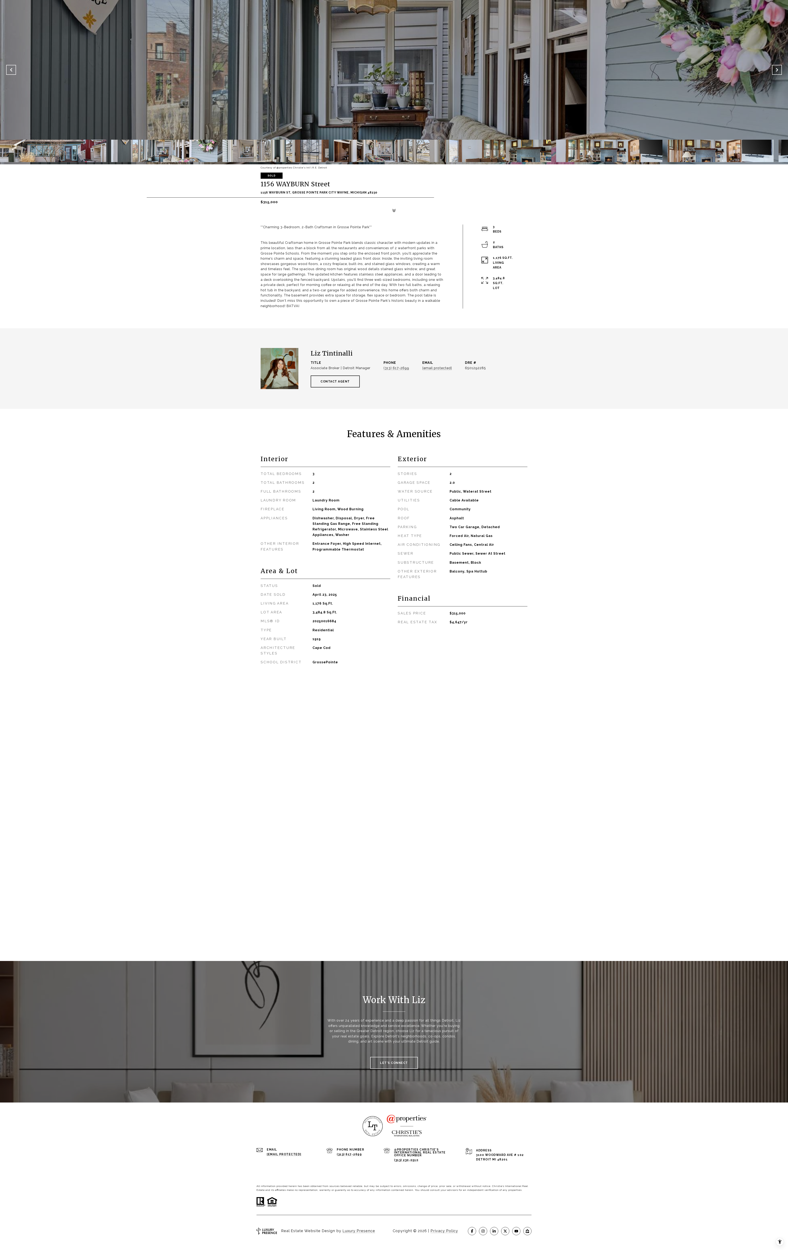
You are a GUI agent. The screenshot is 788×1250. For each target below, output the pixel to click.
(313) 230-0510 (406, 1160)
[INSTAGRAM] (483, 1231)
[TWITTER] (505, 1231)
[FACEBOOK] (472, 1231)
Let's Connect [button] (394, 1063)
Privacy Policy (444, 1231)
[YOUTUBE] (516, 1231)
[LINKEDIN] (494, 1231)
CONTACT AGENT (335, 381)
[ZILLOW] (527, 1231)
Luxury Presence (358, 1231)
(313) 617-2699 (396, 368)
